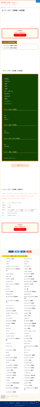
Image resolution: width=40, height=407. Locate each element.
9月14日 (14, 198)
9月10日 (9, 198)
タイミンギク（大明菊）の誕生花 (10, 47)
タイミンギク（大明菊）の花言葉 (13, 10)
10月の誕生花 (9, 193)
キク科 (9, 202)
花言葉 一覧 (7, 4)
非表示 (13, 42)
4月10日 (26, 193)
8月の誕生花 (14, 4)
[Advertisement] (20, 18)
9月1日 (18, 198)
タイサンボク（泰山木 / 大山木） (12, 396)
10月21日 (4, 193)
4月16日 (30, 193)
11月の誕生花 (21, 193)
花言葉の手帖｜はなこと (10, 2)
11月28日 (15, 193)
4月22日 (35, 193)
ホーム (2, 4)
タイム (7, 397)
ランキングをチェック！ (20, 34)
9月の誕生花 (23, 198)
